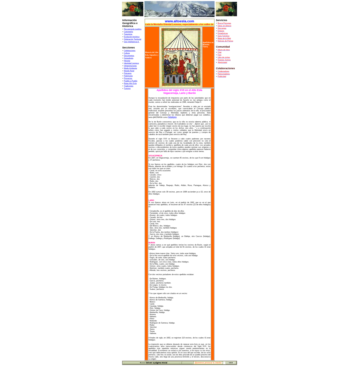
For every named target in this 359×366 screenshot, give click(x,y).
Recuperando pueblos (132, 29)
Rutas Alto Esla (130, 83)
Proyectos (128, 78)
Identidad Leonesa (131, 63)
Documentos (129, 56)
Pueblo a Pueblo (130, 81)
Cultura (127, 53)
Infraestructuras (130, 66)
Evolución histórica (131, 37)
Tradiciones (128, 86)
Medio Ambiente (130, 68)
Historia (127, 61)
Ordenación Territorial (132, 39)
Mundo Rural (129, 71)
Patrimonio (128, 76)
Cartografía (128, 32)
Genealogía (128, 58)
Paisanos (128, 73)
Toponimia (128, 34)
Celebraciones (129, 51)
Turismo (127, 88)
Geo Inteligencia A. (131, 42)
